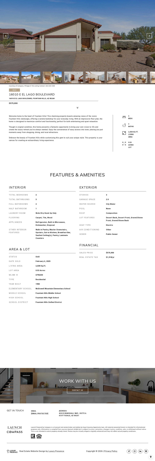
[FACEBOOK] (129, 451)
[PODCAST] (146, 451)
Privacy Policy (110, 451)
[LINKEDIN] (140, 451)
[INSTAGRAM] (135, 451)
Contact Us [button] (77, 390)
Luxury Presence (56, 451)
